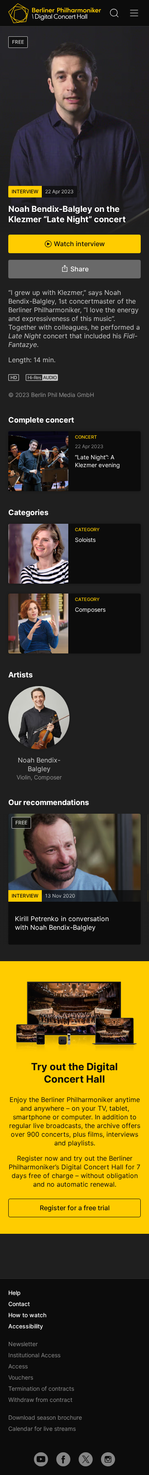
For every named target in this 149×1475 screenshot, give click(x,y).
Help (14, 1292)
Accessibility (25, 1326)
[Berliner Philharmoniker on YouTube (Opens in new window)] (41, 1459)
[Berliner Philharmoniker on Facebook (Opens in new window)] (63, 1459)
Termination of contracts (41, 1388)
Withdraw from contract (40, 1399)
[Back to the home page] (54, 13)
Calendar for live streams (42, 1428)
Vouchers (20, 1377)
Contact (19, 1303)
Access (18, 1366)
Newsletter (23, 1343)
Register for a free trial (75, 1208)
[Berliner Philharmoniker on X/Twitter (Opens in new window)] (86, 1459)
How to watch (27, 1314)
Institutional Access (34, 1355)
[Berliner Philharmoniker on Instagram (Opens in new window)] (108, 1459)
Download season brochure (45, 1417)
